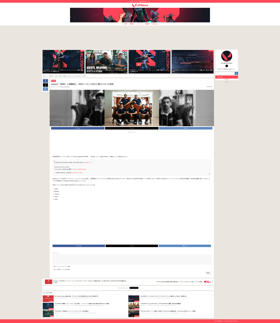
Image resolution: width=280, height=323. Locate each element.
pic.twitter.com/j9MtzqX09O (78, 169)
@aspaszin (87, 162)
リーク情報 (124, 23)
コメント (56, 253)
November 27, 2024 (77, 172)
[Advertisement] (140, 37)
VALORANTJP (209, 86)
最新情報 (132, 23)
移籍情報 (147, 23)
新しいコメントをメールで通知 (62, 266)
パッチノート (139, 23)
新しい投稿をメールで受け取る (62, 269)
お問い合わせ (155, 23)
